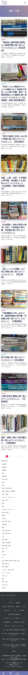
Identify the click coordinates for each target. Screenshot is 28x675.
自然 (3, 482)
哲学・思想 (4, 539)
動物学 (3, 515)
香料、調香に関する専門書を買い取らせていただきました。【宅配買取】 (14, 440)
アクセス (24, 606)
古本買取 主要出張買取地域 (14, 614)
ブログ (14, 610)
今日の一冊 (4, 584)
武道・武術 (4, 479)
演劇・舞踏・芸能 (6, 545)
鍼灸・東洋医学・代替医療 (8, 491)
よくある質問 (21, 610)
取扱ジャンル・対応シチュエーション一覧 (14, 625)
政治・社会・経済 (6, 521)
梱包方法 (14, 651)
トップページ (10, 602)
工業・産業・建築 (6, 533)
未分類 (3, 587)
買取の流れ (18, 602)
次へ (20, 456)
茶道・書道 (4, 581)
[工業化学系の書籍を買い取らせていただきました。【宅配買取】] (14, 381)
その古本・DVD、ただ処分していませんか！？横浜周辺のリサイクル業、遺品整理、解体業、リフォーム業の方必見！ (14, 646)
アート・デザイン (6, 572)
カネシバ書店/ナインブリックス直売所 (10, 618)
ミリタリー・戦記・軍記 (8, 569)
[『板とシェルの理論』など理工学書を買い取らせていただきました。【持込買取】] (14, 254)
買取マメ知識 (5, 512)
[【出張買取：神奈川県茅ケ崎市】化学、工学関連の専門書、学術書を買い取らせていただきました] (14, 210)
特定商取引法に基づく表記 (18, 622)
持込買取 (3, 133)
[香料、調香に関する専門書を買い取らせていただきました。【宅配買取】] (14, 423)
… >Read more (9, 57)
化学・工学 (4, 548)
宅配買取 (4, 470)
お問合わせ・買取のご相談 (8, 606)
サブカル (4, 554)
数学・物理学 (5, 566)
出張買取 (4, 476)
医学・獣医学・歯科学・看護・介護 (10, 560)
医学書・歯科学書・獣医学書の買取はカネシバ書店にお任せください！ (14, 639)
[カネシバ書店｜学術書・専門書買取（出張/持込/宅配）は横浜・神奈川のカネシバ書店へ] (5, 3)
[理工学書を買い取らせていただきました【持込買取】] (14, 342)
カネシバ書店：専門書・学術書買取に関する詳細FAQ (14, 629)
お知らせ (4, 518)
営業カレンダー (7, 610)
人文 (3, 536)
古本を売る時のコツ (7, 530)
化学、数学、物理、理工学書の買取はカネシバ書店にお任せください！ (14, 634)
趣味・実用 (4, 500)
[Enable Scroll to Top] (25, 672)
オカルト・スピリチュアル (8, 497)
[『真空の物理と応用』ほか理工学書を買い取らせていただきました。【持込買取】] (14, 121)
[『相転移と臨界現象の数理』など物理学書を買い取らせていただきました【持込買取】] (14, 27)
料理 (3, 578)
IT (2, 557)
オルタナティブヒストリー (8, 509)
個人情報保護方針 (7, 622)
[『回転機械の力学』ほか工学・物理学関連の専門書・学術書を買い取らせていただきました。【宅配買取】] (14, 298)
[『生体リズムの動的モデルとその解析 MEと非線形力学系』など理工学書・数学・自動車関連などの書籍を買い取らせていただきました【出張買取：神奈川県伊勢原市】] (14, 72)
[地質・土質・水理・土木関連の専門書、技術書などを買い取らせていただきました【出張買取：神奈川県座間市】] (14, 163)
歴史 (3, 473)
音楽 (3, 506)
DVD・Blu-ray (5, 563)
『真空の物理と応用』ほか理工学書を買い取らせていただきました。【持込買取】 (14, 139)
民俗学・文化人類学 (7, 488)
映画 (3, 527)
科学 (3, 485)
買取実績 (3, 39)
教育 (3, 503)
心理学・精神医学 (6, 542)
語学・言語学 (5, 494)
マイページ (23, 618)
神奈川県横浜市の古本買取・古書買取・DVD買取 (14, 655)
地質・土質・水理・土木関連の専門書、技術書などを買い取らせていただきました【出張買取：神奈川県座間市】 (14, 183)
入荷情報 (4, 524)
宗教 (3, 551)
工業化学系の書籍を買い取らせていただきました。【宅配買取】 (14, 399)
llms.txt (14, 670)
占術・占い (4, 575)
